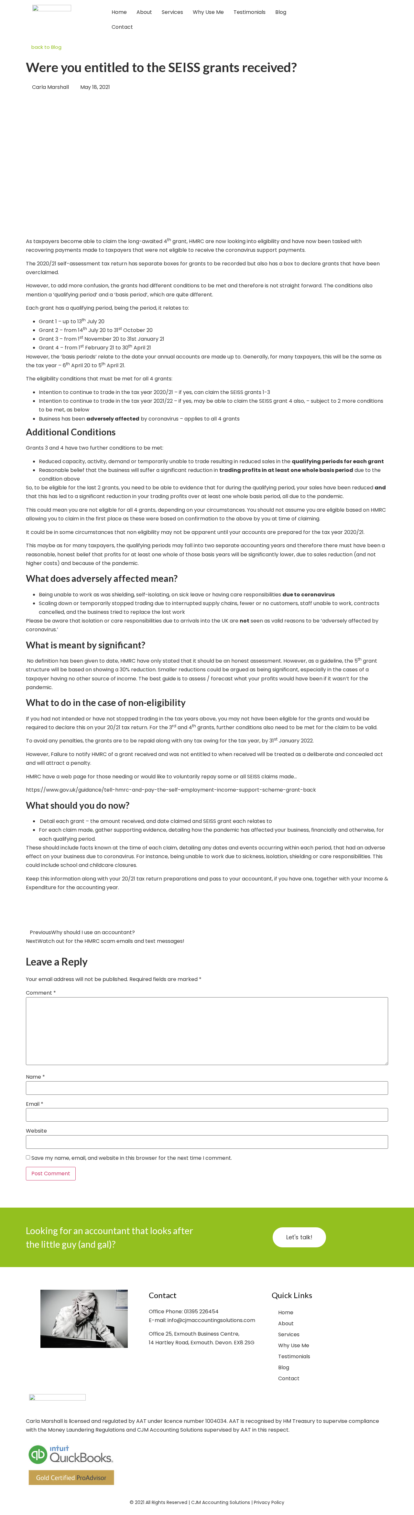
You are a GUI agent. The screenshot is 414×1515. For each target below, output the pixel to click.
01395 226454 (201, 1311)
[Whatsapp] (386, 19)
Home (119, 12)
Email (34, 1104)
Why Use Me (208, 12)
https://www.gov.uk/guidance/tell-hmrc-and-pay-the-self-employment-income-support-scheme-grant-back (171, 790)
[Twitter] (350, 19)
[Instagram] (362, 19)
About (144, 12)
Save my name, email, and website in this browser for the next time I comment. (131, 1158)
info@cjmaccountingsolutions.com (211, 1320)
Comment (41, 993)
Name (35, 1077)
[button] (28, 917)
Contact (122, 27)
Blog (280, 12)
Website (36, 1131)
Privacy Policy (269, 1502)
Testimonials (250, 12)
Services (172, 12)
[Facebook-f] (338, 19)
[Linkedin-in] (374, 19)
